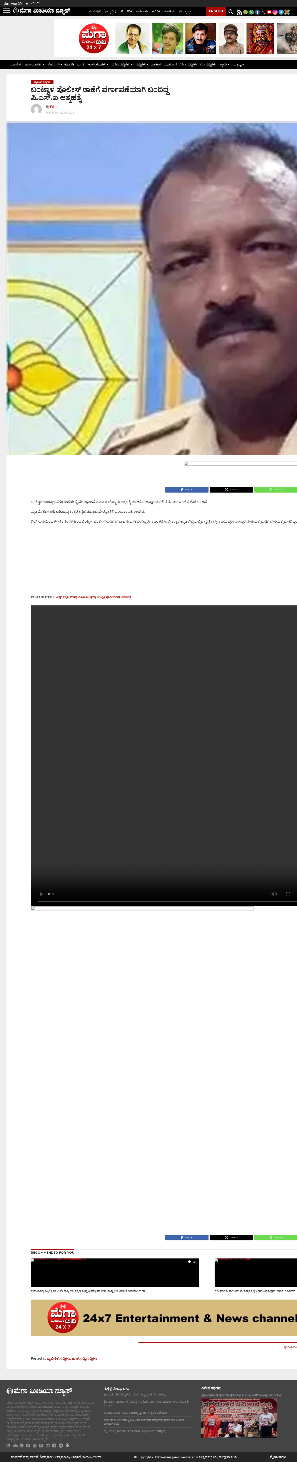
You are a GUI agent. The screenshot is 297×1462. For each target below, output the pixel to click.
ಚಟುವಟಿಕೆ (126, 11)
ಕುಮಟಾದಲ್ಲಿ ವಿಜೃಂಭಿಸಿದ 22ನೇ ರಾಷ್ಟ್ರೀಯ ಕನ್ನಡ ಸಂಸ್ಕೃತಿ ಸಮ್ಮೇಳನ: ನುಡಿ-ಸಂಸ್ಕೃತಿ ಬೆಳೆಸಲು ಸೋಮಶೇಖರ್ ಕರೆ (88, 1291)
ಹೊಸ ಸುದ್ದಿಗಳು (207, 64)
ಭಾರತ (80, 64)
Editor (54, 107)
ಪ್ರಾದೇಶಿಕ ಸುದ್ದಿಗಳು (58, 1358)
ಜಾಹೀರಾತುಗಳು (33, 64)
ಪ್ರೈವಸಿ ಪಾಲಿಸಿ (278, 1457)
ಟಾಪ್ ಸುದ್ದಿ (78, 1358)
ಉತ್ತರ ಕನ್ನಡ (62, 597)
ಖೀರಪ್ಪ (73, 597)
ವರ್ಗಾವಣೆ (126, 597)
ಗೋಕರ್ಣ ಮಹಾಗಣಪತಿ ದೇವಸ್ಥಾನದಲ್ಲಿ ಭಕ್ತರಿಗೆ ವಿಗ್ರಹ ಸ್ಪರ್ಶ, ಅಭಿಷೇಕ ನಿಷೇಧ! (255, 1291)
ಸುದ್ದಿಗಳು (141, 64)
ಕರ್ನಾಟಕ (69, 64)
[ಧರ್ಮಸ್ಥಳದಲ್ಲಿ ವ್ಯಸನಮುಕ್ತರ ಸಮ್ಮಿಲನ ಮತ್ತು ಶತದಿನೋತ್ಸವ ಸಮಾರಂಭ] (239, 1418)
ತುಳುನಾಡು (54, 64)
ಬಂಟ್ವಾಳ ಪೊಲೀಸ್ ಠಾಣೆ (108, 597)
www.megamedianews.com (178, 1457)
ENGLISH (216, 11)
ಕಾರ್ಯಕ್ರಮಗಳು (97, 64)
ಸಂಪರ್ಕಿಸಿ (169, 11)
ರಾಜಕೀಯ (156, 64)
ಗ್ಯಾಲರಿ (223, 64)
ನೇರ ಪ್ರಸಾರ (185, 11)
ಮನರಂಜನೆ (170, 64)
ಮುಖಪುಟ (95, 11)
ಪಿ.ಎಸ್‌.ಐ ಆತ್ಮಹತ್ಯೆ (87, 597)
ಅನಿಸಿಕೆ (156, 11)
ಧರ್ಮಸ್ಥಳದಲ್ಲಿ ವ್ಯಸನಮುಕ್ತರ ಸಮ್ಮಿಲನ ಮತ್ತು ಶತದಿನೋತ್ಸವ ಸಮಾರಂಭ (241, 1395)
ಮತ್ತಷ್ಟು (237, 64)
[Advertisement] (129, 560)
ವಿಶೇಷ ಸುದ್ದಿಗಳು (121, 64)
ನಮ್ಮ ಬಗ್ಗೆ (110, 11)
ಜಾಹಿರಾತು (142, 11)
